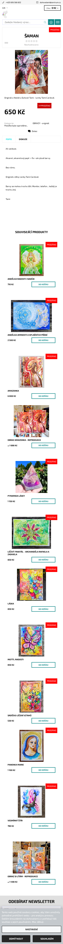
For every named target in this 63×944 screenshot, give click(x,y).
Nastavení (31, 929)
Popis (9, 139)
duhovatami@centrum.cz (50, 2)
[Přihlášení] (51, 22)
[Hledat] (45, 22)
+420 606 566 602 (13, 2)
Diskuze (23, 139)
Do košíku (43, 284)
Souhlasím (47, 938)
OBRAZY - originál (41, 123)
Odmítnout (16, 938)
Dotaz (34, 131)
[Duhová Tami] (31, 14)
